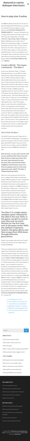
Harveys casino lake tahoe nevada (11, 421)
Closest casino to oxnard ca (9, 417)
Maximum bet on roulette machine (11, 388)
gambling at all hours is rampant (17, 306)
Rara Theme (25, 432)
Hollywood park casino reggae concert (14, 352)
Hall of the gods (7, 345)
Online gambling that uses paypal (12, 372)
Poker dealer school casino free (12, 342)
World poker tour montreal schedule (13, 360)
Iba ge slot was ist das (8, 398)
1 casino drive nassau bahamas (17, 304)
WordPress (18, 434)
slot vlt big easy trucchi (15, 299)
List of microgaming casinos (9, 385)
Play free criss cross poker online (12, 363)
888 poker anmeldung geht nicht (18, 308)
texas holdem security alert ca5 (17, 301)
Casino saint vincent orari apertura (11, 395)
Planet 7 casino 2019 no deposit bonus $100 (15, 349)
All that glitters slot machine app (12, 369)
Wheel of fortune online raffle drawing (12, 406)
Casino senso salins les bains (11, 339)
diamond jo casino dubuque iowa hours (13, 4)
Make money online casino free (10, 409)
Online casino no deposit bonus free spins (13, 391)
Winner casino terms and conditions (13, 366)
